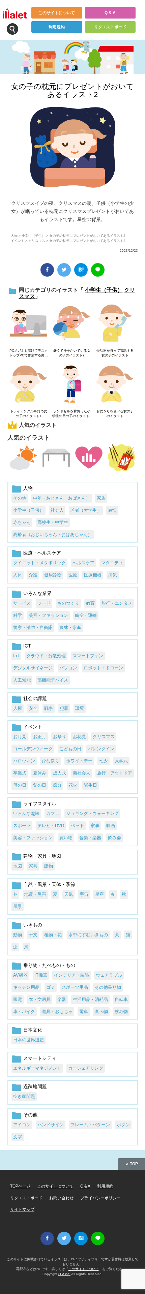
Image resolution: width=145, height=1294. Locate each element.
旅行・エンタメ (117, 603)
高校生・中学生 (52, 522)
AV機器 (20, 975)
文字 (17, 1136)
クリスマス (36, 241)
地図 (17, 866)
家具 (33, 866)
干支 (33, 934)
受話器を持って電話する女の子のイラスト (115, 353)
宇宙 (84, 894)
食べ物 (101, 1011)
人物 (14, 236)
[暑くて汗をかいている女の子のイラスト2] (71, 323)
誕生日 (90, 785)
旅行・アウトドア (114, 773)
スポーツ (22, 825)
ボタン (123, 1124)
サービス (22, 603)
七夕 (103, 760)
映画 (110, 825)
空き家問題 (24, 1096)
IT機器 (40, 975)
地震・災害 (35, 894)
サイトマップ (22, 1209)
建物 (48, 866)
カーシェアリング (85, 1068)
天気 (68, 894)
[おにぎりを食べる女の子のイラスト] (115, 384)
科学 (17, 615)
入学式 (121, 760)
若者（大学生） (85, 510)
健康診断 (53, 574)
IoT (16, 655)
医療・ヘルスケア (42, 553)
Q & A (110, 12)
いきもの (32, 924)
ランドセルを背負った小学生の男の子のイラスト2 (71, 413)
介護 (33, 574)
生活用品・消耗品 (90, 999)
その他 (19, 498)
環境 (79, 708)
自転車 (121, 999)
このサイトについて (56, 12)
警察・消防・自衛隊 (33, 627)
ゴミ (50, 987)
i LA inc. (64, 1274)
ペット (77, 825)
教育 (90, 603)
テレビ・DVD (50, 825)
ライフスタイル (39, 803)
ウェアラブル (109, 975)
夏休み (39, 773)
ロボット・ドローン (103, 667)
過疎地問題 (35, 1086)
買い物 (65, 837)
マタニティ (112, 562)
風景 (17, 906)
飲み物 (121, 1011)
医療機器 (93, 574)
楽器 (61, 999)
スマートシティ (39, 1058)
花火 (72, 785)
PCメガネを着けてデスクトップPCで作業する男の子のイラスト (28, 353)
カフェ (52, 813)
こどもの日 (70, 748)
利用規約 (57, 27)
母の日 (19, 785)
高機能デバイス (52, 680)
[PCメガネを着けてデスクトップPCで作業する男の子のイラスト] (28, 323)
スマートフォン (87, 655)
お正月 (39, 736)
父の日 (39, 785)
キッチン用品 (26, 987)
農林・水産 (70, 627)
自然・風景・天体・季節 (49, 884)
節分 (57, 785)
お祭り (59, 736)
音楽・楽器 (90, 837)
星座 (99, 894)
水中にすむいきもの (88, 934)
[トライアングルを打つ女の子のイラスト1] (28, 384)
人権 (17, 708)
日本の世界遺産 (28, 1039)
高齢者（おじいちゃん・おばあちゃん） (52, 534)
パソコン (68, 667)
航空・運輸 (86, 615)
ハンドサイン (50, 1124)
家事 (95, 825)
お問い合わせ (61, 1198)
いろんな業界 (37, 593)
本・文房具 (40, 999)
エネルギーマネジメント (37, 1068)
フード (44, 603)
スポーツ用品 (75, 987)
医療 (72, 574)
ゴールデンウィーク (33, 748)
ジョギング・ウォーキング (92, 813)
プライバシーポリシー (100, 1198)
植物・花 (53, 934)
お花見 (79, 736)
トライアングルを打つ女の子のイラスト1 (28, 413)
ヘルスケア (83, 562)
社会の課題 (35, 698)
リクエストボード (110, 27)
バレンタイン (101, 748)
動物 (17, 934)
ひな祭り (50, 760)
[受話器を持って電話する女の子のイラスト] (115, 323)
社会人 (57, 510)
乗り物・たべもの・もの (49, 965)
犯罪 (64, 708)
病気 (112, 574)
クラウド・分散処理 (46, 655)
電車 (83, 1011)
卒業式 (19, 773)
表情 (112, 510)
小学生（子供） (33, 236)
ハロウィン (24, 760)
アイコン (22, 1124)
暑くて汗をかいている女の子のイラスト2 (71, 353)
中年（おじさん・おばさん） (61, 498)
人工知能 (22, 680)
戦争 (48, 708)
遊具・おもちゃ (57, 1011)
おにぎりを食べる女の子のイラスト (115, 413)
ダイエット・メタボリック (39, 562)
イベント (17, 241)
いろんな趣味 (26, 813)
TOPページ (20, 1186)
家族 (101, 498)
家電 (17, 999)
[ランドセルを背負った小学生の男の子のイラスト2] (71, 384)
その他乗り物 (108, 987)
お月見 (19, 736)
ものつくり (68, 603)
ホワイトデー (79, 760)
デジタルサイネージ (33, 667)
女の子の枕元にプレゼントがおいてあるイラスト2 (72, 90)
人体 (17, 574)
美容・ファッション (48, 615)
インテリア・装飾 (71, 975)
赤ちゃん (22, 522)
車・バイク (24, 1011)
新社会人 (81, 773)
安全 (33, 708)
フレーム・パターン (90, 1124)
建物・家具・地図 (42, 856)
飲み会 (114, 837)
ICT (27, 646)
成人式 (59, 773)
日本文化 (32, 1030)
